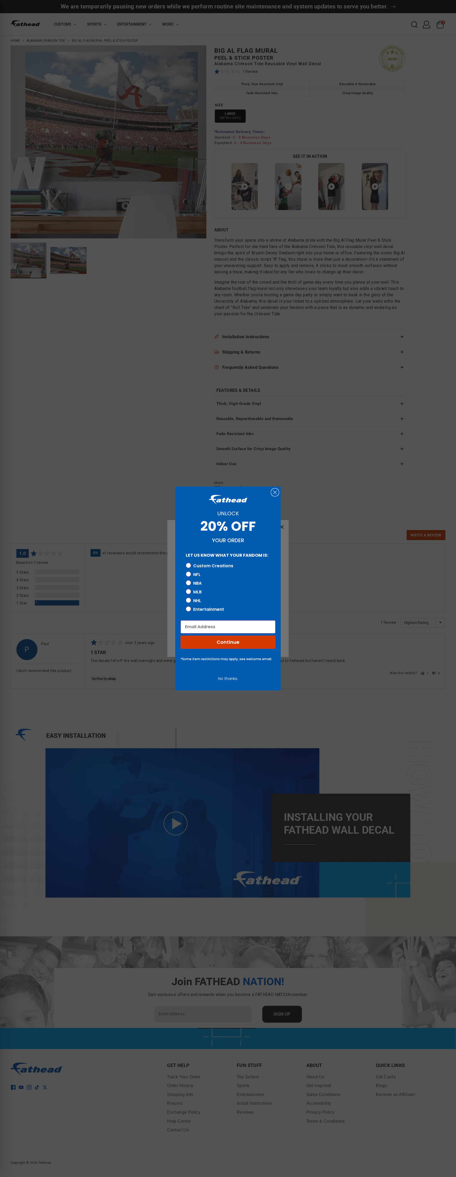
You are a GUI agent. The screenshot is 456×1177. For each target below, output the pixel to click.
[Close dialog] (275, 492)
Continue (228, 642)
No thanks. (228, 678)
